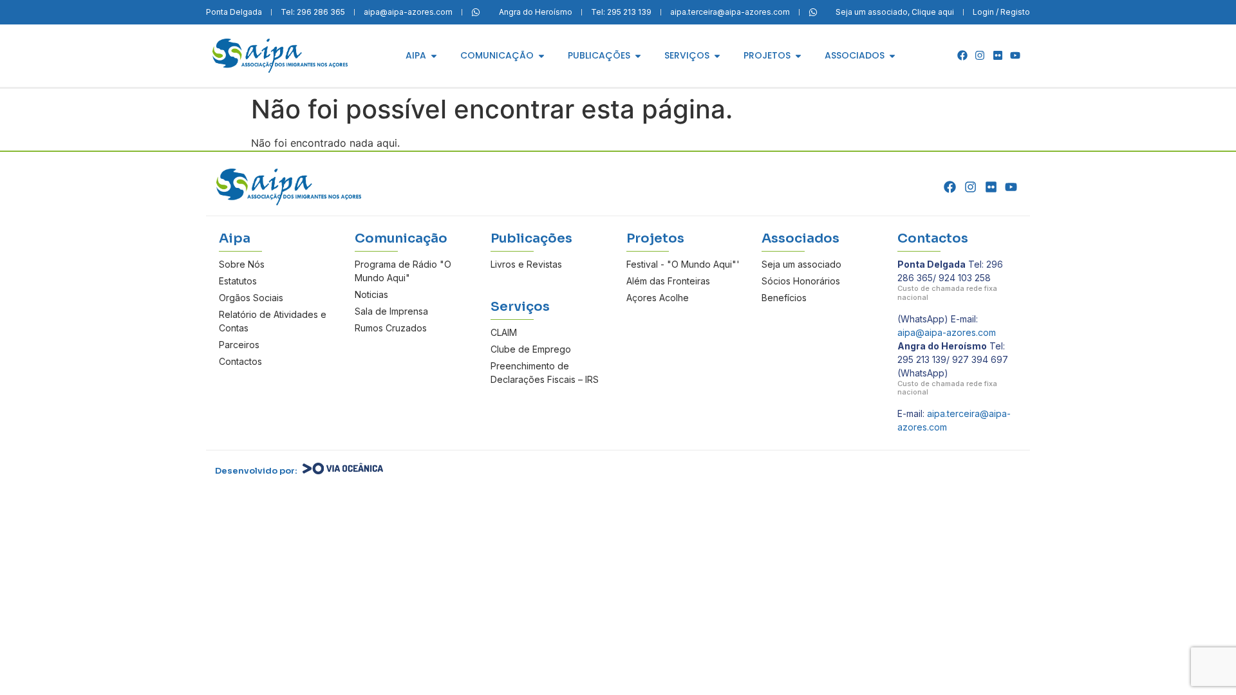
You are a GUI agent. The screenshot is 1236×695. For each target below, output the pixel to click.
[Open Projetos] (798, 55)
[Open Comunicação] (541, 55)
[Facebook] (962, 55)
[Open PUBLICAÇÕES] (637, 55)
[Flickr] (998, 55)
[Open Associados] (892, 55)
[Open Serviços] (717, 55)
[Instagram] (980, 55)
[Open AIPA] (433, 55)
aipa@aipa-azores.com (946, 332)
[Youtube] (1015, 55)
